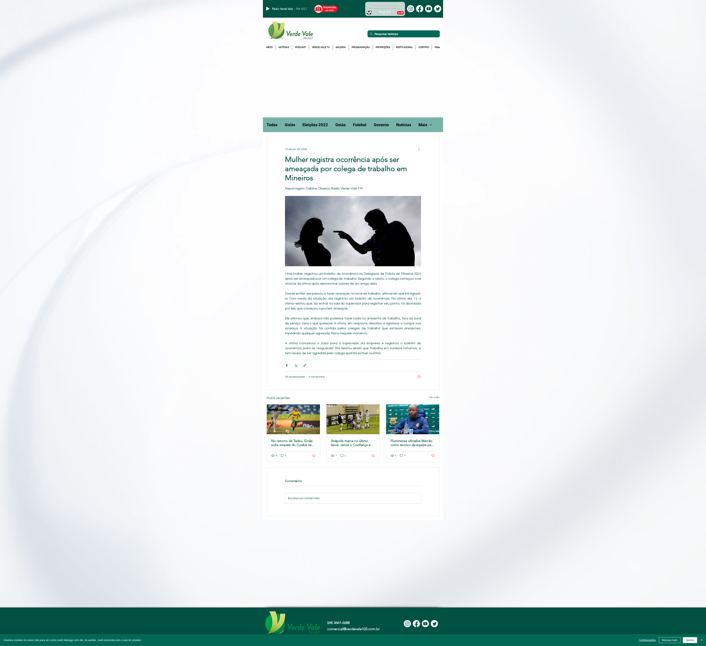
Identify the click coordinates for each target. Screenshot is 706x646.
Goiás (290, 125)
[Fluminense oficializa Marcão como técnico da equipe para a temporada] (412, 419)
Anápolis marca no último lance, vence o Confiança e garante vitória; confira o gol (351, 443)
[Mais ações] (419, 149)
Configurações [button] (647, 640)
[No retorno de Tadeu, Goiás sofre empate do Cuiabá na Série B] (293, 419)
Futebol (359, 125)
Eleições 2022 (315, 125)
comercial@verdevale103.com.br (353, 629)
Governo (381, 125)
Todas (272, 125)
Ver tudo (434, 397)
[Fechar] (701, 640)
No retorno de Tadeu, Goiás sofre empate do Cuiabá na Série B (292, 443)
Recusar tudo (670, 640)
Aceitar (690, 640)
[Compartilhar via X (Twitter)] (295, 365)
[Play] (268, 8)
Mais (422, 125)
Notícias (403, 125)
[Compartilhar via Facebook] (286, 365)
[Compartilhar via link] (304, 365)
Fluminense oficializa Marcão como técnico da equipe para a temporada (412, 443)
